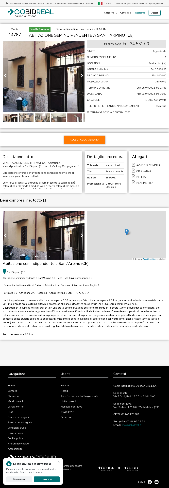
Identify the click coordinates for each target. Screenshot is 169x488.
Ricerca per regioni (18, 417)
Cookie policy (15, 438)
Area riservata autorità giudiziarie (80, 396)
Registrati (140, 12)
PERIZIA (141, 177)
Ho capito (47, 479)
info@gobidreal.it (131, 425)
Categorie (109, 12)
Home (11, 385)
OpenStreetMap (149, 259)
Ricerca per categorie (20, 422)
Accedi (154, 12)
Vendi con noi (15, 401)
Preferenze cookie (18, 443)
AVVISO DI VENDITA (148, 165)
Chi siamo (13, 396)
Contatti (12, 391)
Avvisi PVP (67, 412)
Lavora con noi (16, 407)
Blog (10, 412)
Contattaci (125, 12)
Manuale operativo (71, 407)
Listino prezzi (68, 401)
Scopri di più (19, 479)
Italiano (107, 3)
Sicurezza (66, 417)
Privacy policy (15, 433)
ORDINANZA (143, 171)
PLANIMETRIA (144, 183)
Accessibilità (15, 449)
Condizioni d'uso (17, 428)
